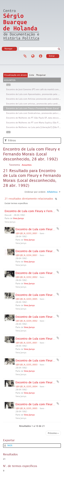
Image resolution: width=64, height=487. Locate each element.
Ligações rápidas (40, 56)
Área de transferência (25, 56)
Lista (31, 75)
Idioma (33, 56)
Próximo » (53, 433)
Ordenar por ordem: (35, 192)
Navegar (8, 48)
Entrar (52, 56)
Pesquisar (41, 75)
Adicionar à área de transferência (57, 210)
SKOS (9, 445)
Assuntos (27, 165)
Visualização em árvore (15, 75)
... (8, 85)
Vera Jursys (18, 218)
